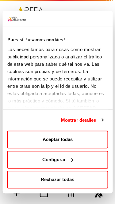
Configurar (54, 159)
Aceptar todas (58, 139)
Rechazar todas (57, 179)
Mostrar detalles (78, 120)
